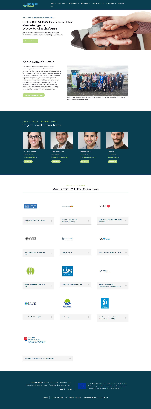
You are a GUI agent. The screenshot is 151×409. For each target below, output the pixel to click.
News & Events (97, 3)
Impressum (104, 397)
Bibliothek (84, 3)
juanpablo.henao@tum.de (59, 157)
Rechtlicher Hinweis (91, 397)
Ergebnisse (73, 3)
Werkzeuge (110, 3)
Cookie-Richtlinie (75, 397)
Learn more (28, 161)
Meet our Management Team (34, 95)
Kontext (45, 397)
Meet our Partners (30, 41)
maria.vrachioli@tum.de (31, 157)
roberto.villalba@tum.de (87, 157)
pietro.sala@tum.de (114, 157)
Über (52, 3)
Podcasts (121, 3)
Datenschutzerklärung (59, 397)
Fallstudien (61, 3)
